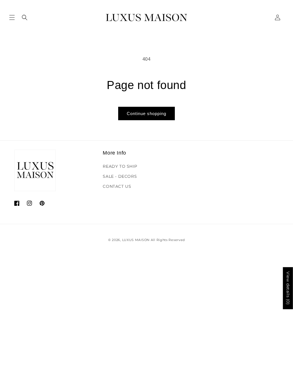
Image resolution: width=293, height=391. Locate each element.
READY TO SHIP (120, 166)
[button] (12, 17)
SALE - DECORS (120, 176)
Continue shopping (146, 113)
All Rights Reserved (168, 240)
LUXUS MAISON (136, 240)
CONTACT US (117, 186)
